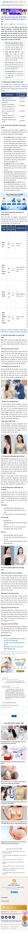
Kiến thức (9, 5)
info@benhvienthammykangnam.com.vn (13, 913)
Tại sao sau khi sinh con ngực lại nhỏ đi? (12, 859)
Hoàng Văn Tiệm (22, 24)
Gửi (14, 716)
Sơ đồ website (13, 928)
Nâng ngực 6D (5, 100)
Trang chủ (4, 5)
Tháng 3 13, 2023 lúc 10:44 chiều (12, 687)
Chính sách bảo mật (5, 926)
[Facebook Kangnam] (2, 917)
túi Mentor (13, 45)
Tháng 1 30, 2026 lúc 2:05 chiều (12, 679)
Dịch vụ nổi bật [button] (5, 901)
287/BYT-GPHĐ (20, 887)
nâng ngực (8, 27)
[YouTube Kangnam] (6, 917)
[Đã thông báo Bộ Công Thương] (14, 893)
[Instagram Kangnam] (9, 917)
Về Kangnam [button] (4, 897)
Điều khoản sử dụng (5, 928)
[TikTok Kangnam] (13, 917)
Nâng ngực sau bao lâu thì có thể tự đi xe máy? (14, 866)
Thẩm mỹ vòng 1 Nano (17, 5)
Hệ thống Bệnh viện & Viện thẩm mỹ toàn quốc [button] (13, 921)
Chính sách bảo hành (14, 926)
